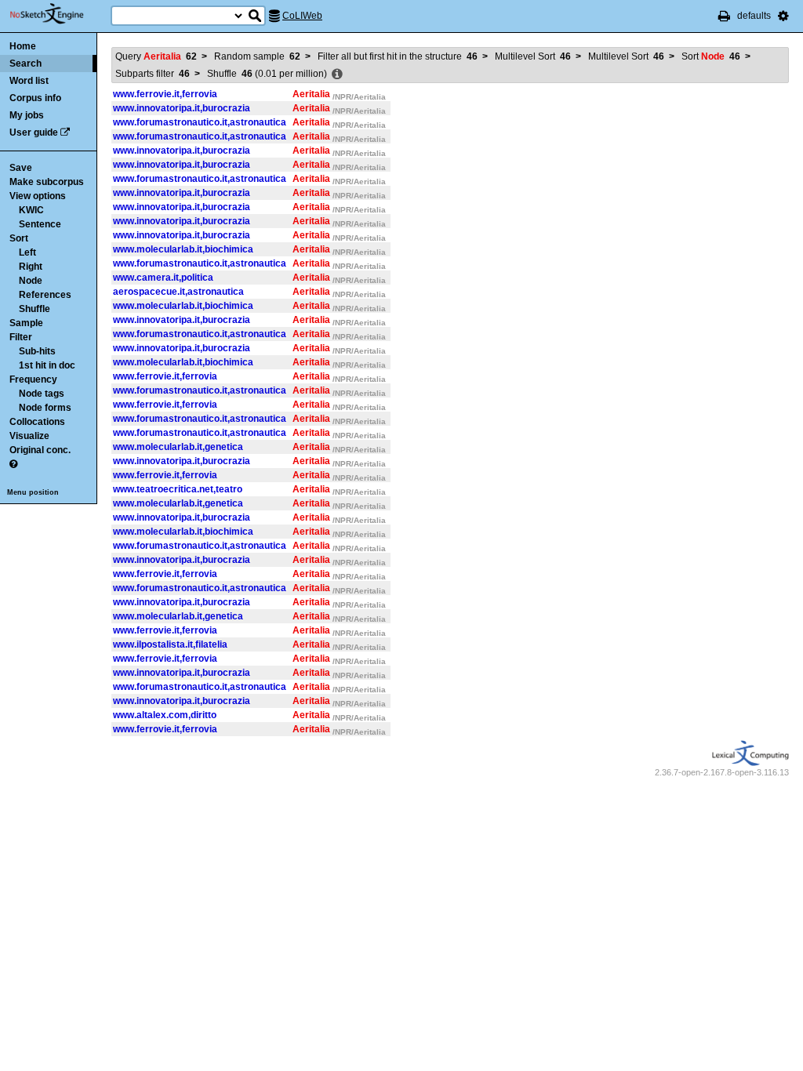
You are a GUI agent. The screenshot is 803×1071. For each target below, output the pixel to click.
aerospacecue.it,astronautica (178, 291)
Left (27, 252)
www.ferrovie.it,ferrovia (165, 94)
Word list (29, 80)
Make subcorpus (46, 181)
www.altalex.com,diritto (164, 715)
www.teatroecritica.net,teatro (177, 489)
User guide (33, 132)
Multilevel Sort (533, 56)
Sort (18, 238)
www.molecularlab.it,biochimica (183, 249)
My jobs (26, 115)
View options (37, 196)
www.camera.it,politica (163, 277)
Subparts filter (152, 73)
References (45, 294)
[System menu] (783, 15)
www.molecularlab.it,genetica (178, 446)
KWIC (31, 210)
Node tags (41, 393)
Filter (20, 337)
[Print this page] (724, 15)
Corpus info (35, 98)
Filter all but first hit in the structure (398, 56)
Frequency (33, 379)
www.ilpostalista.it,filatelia (170, 644)
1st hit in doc (47, 365)
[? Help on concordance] (13, 464)
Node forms (45, 407)
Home (22, 46)
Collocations (37, 421)
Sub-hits (37, 351)
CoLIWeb (302, 15)
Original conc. (40, 450)
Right (30, 266)
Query (156, 56)
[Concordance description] (337, 74)
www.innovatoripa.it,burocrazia (181, 108)
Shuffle (34, 308)
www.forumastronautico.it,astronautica (199, 122)
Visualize (29, 435)
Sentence (40, 224)
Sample (26, 323)
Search (25, 63)
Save (20, 167)
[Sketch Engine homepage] (58, 14)
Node (30, 280)
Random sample (257, 56)
